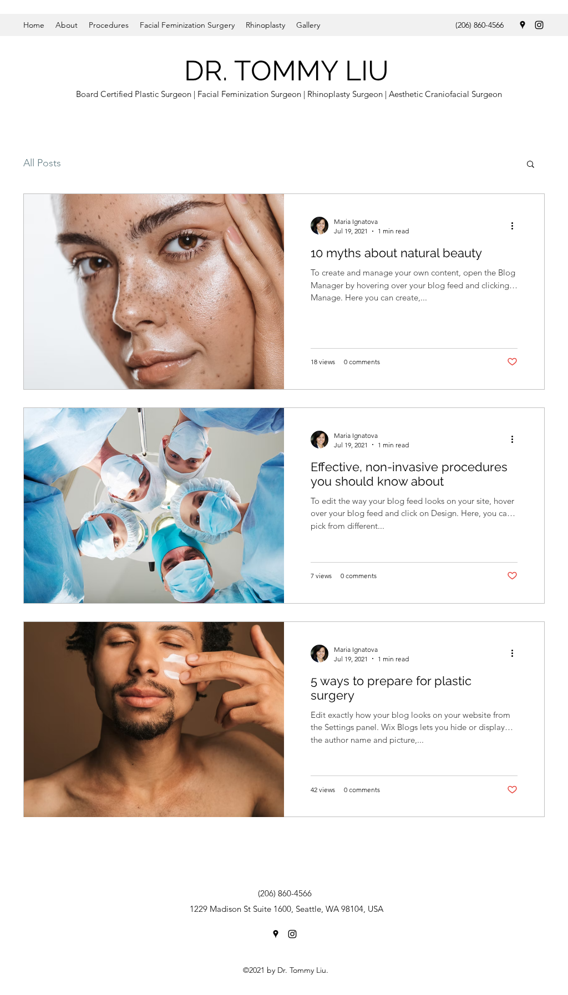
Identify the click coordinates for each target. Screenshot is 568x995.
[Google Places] (522, 24)
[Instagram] (539, 24)
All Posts (42, 163)
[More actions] (516, 225)
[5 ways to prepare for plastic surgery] (154, 719)
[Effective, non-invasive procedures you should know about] (154, 505)
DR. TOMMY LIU (286, 70)
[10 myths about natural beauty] (154, 291)
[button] (530, 165)
